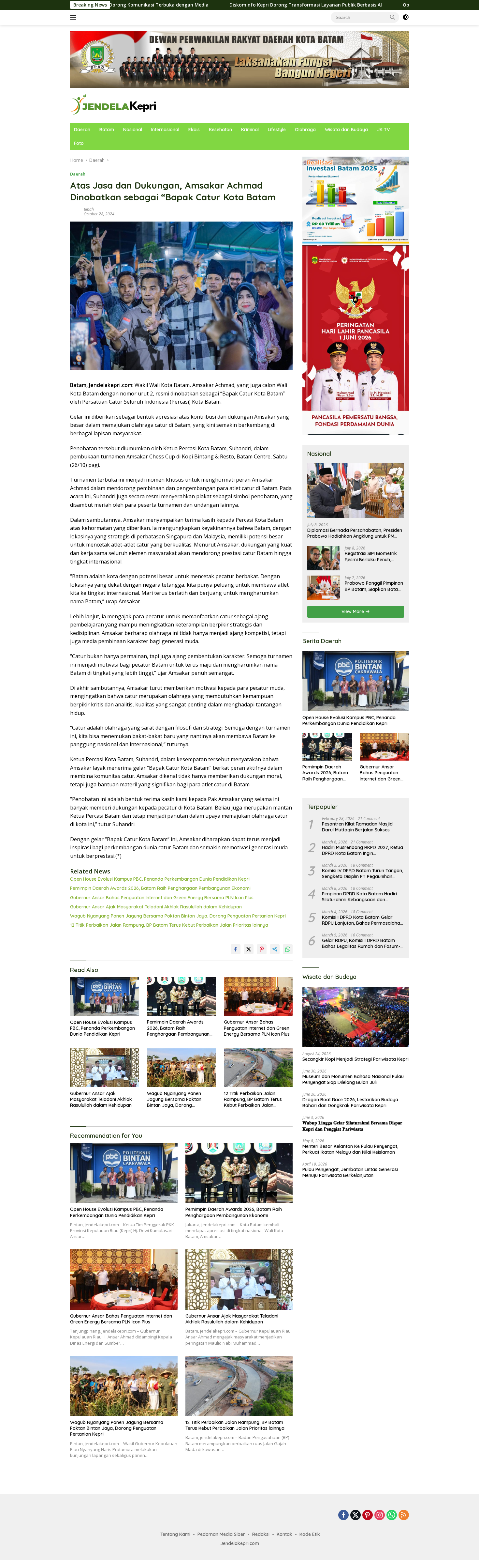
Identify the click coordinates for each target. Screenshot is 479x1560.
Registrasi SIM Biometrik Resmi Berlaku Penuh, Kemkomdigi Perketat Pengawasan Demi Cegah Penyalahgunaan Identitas (373, 556)
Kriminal (250, 129)
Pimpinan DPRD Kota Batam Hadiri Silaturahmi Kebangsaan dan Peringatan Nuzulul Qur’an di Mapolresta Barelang (359, 897)
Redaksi (260, 1534)
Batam (106, 129)
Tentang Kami (175, 1534)
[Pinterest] (367, 1515)
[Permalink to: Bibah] (75, 211)
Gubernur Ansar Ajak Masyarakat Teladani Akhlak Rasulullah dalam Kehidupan (156, 907)
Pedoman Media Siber (221, 1534)
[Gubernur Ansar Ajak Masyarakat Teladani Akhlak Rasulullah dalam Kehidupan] (104, 1067)
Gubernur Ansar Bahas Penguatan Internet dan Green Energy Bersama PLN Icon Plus (162, 898)
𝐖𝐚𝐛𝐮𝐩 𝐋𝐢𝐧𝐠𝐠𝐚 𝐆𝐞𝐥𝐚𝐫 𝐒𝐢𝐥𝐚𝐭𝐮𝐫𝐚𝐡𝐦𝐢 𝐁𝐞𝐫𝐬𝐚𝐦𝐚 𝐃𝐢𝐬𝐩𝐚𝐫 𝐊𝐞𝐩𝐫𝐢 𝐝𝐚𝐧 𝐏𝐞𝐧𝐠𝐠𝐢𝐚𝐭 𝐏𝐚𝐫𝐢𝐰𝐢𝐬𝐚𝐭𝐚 (352, 1126)
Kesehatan (220, 129)
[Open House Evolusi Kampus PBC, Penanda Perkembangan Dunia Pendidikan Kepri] (104, 996)
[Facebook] (343, 1515)
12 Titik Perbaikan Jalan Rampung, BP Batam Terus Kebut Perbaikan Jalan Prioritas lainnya (169, 925)
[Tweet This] (249, 949)
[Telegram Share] (275, 949)
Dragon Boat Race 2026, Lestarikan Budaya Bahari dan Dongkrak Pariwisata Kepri (350, 1102)
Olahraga (305, 129)
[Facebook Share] (235, 949)
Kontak (284, 1534)
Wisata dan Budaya (346, 129)
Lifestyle (277, 129)
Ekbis (194, 129)
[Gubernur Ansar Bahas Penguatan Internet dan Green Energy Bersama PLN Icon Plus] (258, 996)
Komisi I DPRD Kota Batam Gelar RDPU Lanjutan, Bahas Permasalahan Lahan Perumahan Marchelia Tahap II (362, 920)
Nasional (132, 129)
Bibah (89, 209)
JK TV (383, 129)
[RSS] (404, 1515)
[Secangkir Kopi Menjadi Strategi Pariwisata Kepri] (355, 1017)
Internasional (165, 129)
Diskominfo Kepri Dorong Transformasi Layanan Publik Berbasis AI (230, 5)
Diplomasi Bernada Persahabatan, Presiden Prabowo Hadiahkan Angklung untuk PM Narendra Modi (354, 533)
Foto (79, 143)
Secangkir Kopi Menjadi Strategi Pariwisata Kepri (355, 1059)
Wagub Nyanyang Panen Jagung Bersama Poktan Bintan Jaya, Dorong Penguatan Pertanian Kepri (178, 916)
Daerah (82, 129)
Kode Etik (309, 1534)
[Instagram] (379, 1515)
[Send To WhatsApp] (288, 949)
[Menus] (74, 17)
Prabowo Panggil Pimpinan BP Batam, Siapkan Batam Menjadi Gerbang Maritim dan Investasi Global (374, 586)
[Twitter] (355, 1515)
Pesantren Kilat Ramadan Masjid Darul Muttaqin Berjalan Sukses (357, 827)
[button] (392, 17)
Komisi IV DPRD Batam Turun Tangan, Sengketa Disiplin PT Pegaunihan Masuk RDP (362, 873)
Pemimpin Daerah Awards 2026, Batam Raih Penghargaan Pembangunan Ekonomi (160, 888)
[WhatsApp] (391, 1515)
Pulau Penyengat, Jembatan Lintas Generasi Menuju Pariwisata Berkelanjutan (350, 1172)
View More (353, 611)
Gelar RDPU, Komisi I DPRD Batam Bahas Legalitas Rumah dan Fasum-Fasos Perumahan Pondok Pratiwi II (361, 943)
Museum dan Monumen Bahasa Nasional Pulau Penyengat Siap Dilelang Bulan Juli (353, 1079)
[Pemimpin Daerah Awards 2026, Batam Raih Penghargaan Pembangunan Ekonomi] (181, 996)
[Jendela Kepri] (114, 104)
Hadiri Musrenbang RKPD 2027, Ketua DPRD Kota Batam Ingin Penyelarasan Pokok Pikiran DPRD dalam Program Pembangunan (362, 850)
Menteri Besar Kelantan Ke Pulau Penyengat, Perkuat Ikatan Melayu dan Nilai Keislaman (350, 1149)
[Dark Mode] (405, 17)
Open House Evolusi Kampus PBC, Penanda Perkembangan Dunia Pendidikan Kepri (160, 879)
